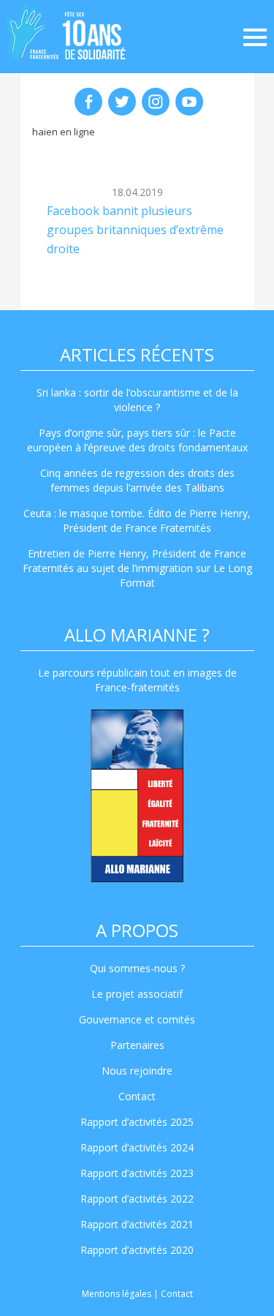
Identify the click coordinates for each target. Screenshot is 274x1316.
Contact (137, 1096)
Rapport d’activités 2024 (137, 1147)
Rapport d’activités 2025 (137, 1122)
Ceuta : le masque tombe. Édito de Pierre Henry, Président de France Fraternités (137, 520)
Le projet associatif (137, 994)
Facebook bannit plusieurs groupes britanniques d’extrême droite (135, 230)
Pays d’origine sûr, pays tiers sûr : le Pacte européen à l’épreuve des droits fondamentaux (137, 440)
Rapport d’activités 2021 (137, 1224)
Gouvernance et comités (137, 1019)
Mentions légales (116, 1293)
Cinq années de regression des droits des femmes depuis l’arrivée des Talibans (137, 480)
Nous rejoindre (137, 1071)
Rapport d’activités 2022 (137, 1199)
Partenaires (137, 1045)
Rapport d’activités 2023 (137, 1173)
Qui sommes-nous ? (137, 968)
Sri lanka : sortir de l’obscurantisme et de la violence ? (137, 400)
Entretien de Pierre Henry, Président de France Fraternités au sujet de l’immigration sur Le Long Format (137, 568)
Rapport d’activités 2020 (137, 1250)
